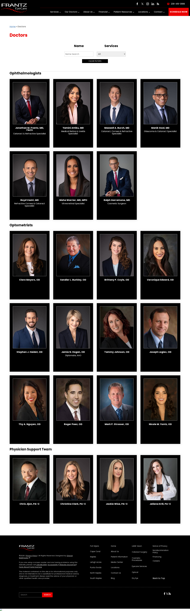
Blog (113, 578)
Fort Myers (94, 546)
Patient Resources (123, 11)
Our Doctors (71, 11)
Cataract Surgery (139, 552)
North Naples (95, 573)
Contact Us (116, 573)
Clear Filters (95, 61)
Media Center (117, 562)
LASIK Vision (137, 546)
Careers (156, 561)
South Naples (96, 578)
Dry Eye (135, 578)
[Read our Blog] (158, 4)
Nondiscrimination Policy (161, 551)
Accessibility (53, 565)
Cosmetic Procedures (137, 559)
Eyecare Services (139, 566)
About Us (88, 11)
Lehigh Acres (95, 562)
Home (13, 26)
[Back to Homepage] (27, 548)
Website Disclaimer (67, 565)
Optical (135, 572)
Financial (103, 11)
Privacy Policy (31, 556)
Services (54, 11)
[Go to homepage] (14, 8)
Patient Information (119, 557)
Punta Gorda (95, 567)
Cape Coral (95, 551)
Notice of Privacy (160, 546)
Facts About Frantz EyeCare (30, 567)
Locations (143, 11)
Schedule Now (178, 11)
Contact (158, 11)
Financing (157, 557)
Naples (93, 557)
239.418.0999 (41, 565)
